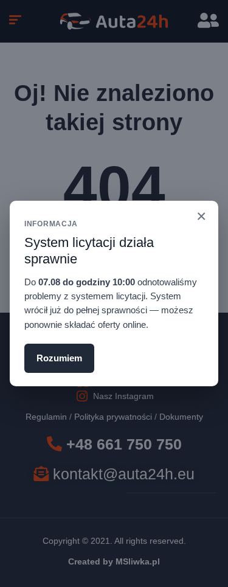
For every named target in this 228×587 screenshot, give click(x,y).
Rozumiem (59, 358)
